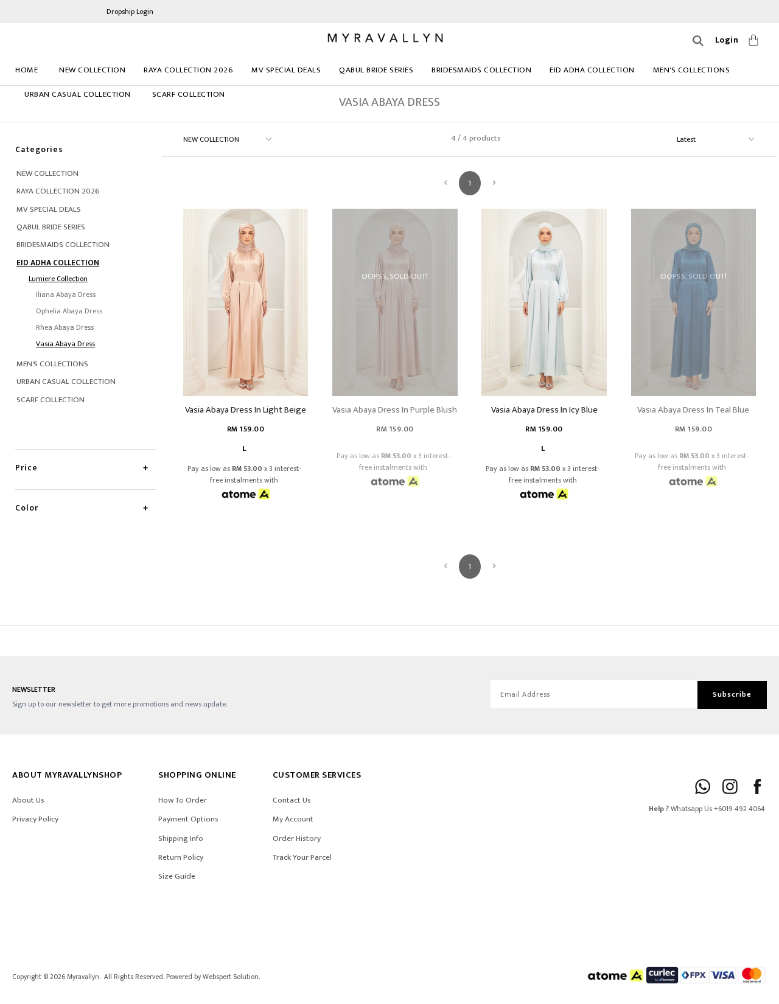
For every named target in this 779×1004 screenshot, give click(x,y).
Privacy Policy (35, 819)
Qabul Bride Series (376, 70)
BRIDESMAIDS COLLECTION (481, 70)
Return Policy (180, 857)
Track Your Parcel (302, 857)
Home (26, 70)
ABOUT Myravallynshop (67, 775)
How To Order (182, 800)
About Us (28, 800)
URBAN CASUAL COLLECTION (77, 94)
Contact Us (292, 800)
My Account (293, 819)
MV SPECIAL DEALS (286, 70)
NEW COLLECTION (92, 70)
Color (26, 507)
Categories (39, 149)
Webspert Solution (231, 977)
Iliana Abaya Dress (66, 294)
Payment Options (188, 819)
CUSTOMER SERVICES (317, 775)
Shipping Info (180, 838)
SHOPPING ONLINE (197, 775)
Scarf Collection (188, 94)
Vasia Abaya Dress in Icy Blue (544, 409)
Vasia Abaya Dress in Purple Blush (394, 409)
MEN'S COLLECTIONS (691, 70)
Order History (297, 838)
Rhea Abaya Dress (65, 327)
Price (26, 467)
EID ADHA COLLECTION (592, 70)
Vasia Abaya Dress (65, 344)
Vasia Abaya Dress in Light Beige (245, 409)
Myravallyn (83, 977)
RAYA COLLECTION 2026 (188, 70)
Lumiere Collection (58, 279)
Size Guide (176, 876)
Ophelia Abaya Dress (69, 311)
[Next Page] (494, 183)
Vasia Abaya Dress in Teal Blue (693, 409)
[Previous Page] (445, 183)
